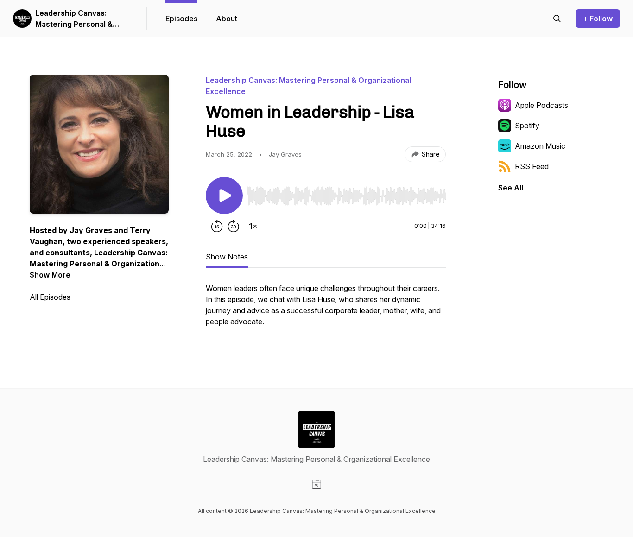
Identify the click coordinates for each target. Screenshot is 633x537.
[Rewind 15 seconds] (216, 226)
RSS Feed (532, 166)
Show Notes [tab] (227, 256)
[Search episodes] (557, 18)
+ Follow (598, 18)
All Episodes (50, 297)
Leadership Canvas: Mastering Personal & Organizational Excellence (82, 19)
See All (510, 187)
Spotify (527, 125)
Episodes (181, 18)
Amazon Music (540, 146)
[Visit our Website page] (316, 484)
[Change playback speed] (253, 226)
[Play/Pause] (224, 195)
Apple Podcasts (541, 105)
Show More (50, 274)
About (226, 18)
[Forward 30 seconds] (233, 226)
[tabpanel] (326, 309)
